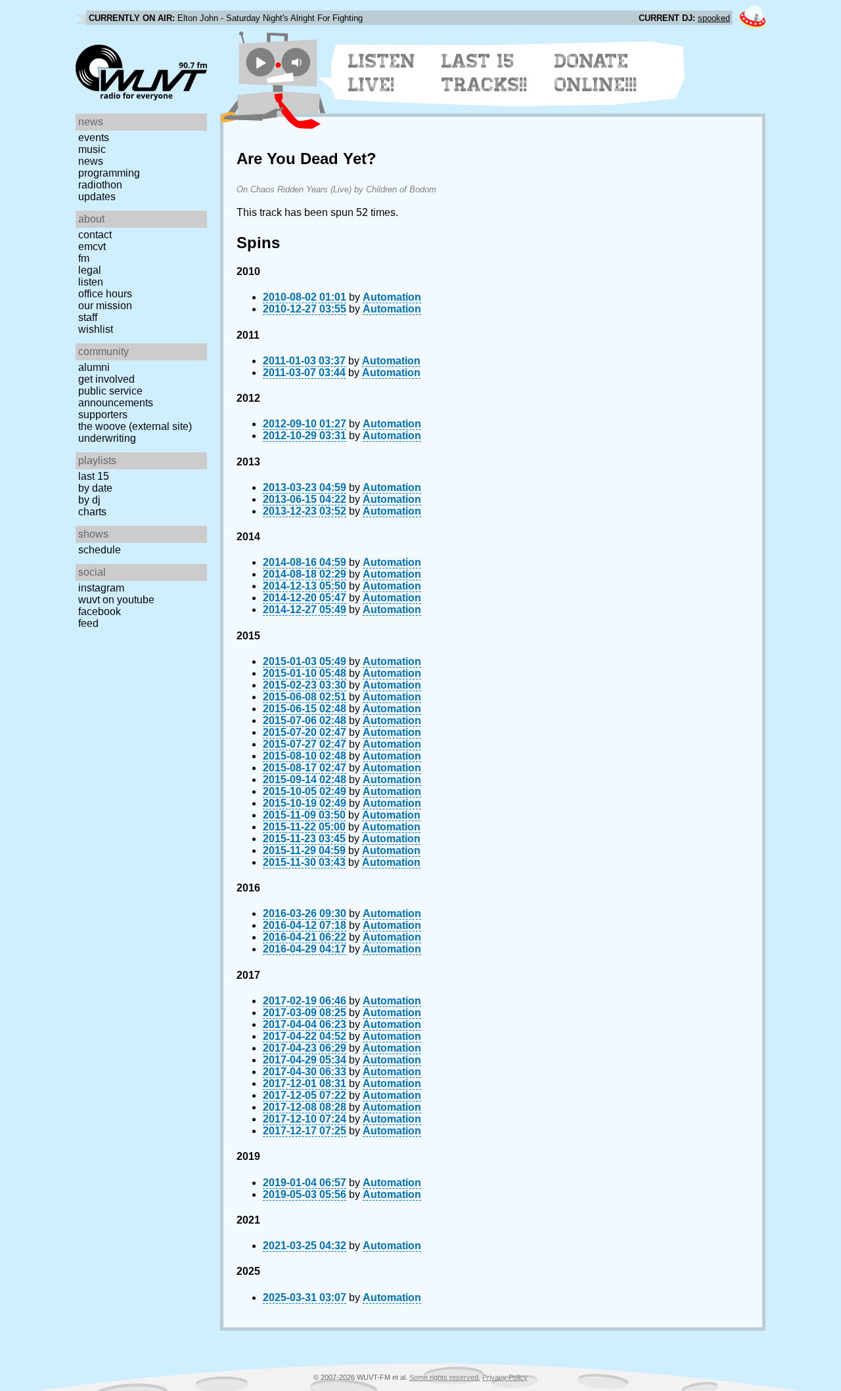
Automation (392, 297)
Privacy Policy (505, 1377)
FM (83, 258)
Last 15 (93, 476)
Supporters (102, 414)
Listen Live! (382, 72)
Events (93, 137)
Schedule (99, 549)
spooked (714, 18)
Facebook (99, 611)
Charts (92, 511)
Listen (90, 282)
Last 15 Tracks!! (485, 72)
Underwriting (107, 438)
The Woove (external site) (135, 426)
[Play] (260, 62)
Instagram (101, 587)
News (90, 161)
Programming (109, 173)
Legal (89, 270)
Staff (87, 317)
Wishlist (95, 329)
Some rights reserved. (444, 1377)
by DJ (89, 499)
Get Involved (106, 379)
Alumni (94, 367)
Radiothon (100, 184)
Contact (95, 234)
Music (92, 149)
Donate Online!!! (596, 72)
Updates (97, 196)
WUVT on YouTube (116, 599)
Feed (88, 623)
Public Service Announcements (115, 396)
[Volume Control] (298, 62)
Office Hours (105, 293)
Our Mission (105, 305)
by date (95, 488)
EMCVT (92, 246)
